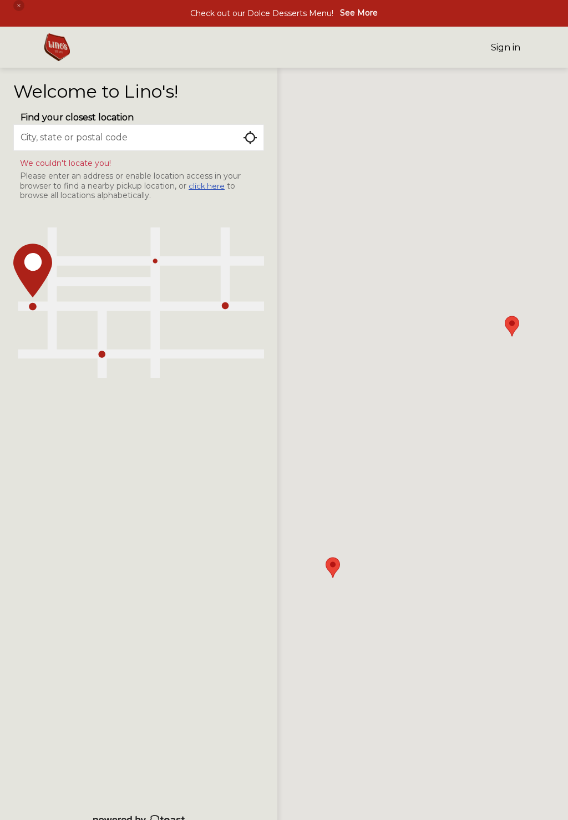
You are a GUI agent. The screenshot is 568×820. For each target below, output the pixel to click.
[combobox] (138, 137)
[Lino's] (57, 47)
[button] (18, 5)
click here (207, 185)
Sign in (505, 47)
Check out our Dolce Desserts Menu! (261, 13)
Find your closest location (77, 117)
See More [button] (359, 13)
